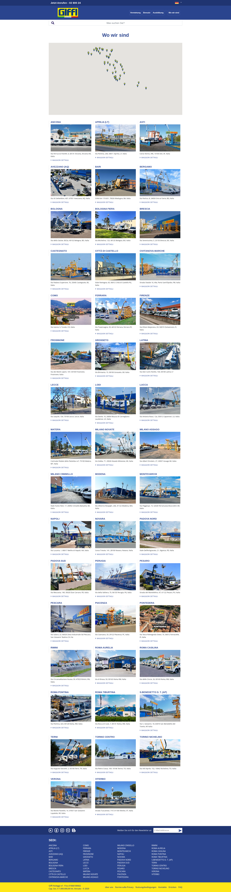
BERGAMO (53, 859)
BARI (51, 857)
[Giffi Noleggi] (72, 13)
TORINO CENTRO (159, 865)
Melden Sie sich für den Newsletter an (134, 830)
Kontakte (162, 887)
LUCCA (86, 868)
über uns (109, 887)
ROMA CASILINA (159, 851)
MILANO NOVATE (90, 874)
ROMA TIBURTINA (159, 857)
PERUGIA (121, 865)
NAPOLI (120, 854)
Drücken (172, 887)
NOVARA (121, 857)
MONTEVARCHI (124, 851)
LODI (85, 865)
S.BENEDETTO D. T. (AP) (162, 859)
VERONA (155, 871)
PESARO (121, 868)
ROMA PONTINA (159, 854)
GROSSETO (88, 857)
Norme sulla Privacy (124, 887)
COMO (86, 845)
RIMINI (154, 845)
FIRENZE (86, 851)
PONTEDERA (122, 877)
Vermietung (135, 13)
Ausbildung (158, 13)
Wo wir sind (174, 13)
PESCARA (121, 871)
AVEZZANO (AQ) (56, 854)
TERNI (154, 862)
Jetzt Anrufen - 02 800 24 (66, 2)
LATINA (86, 859)
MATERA (86, 871)
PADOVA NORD (124, 859)
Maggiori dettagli (60, 160)
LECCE (86, 862)
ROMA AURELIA (158, 848)
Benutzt (146, 13)
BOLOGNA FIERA (56, 865)
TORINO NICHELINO (160, 868)
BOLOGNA (53, 862)
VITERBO (155, 874)
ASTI (51, 851)
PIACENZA (121, 874)
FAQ (180, 887)
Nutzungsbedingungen (145, 887)
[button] (120, 64)
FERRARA (87, 848)
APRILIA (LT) (54, 848)
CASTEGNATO (55, 871)
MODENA (121, 848)
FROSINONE (88, 854)
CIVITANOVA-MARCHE (58, 877)
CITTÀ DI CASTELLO (57, 874)
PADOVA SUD (123, 862)
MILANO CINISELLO (125, 845)
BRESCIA (52, 868)
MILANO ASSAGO (90, 877)
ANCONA (53, 845)
